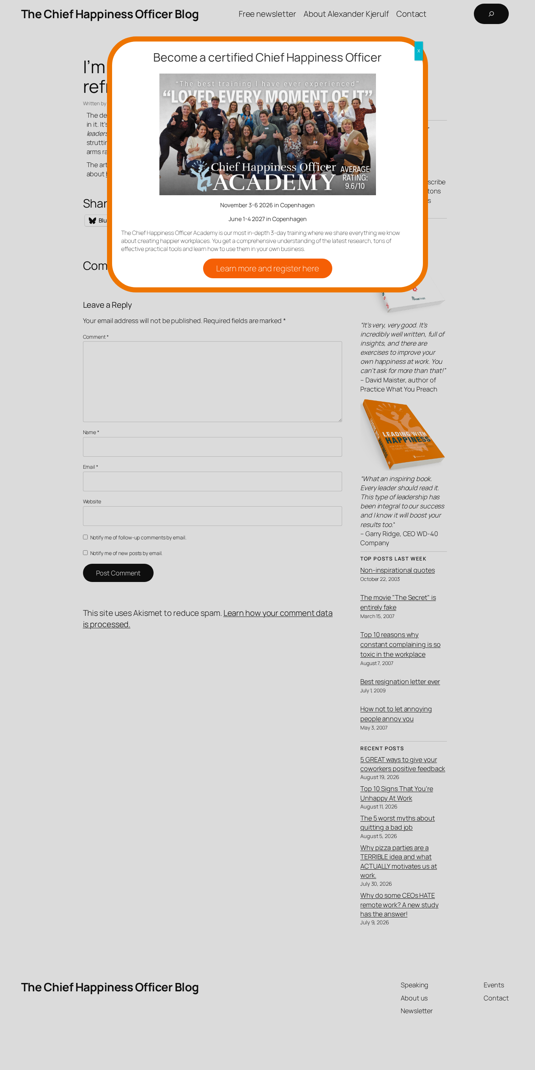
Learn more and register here (267, 268)
